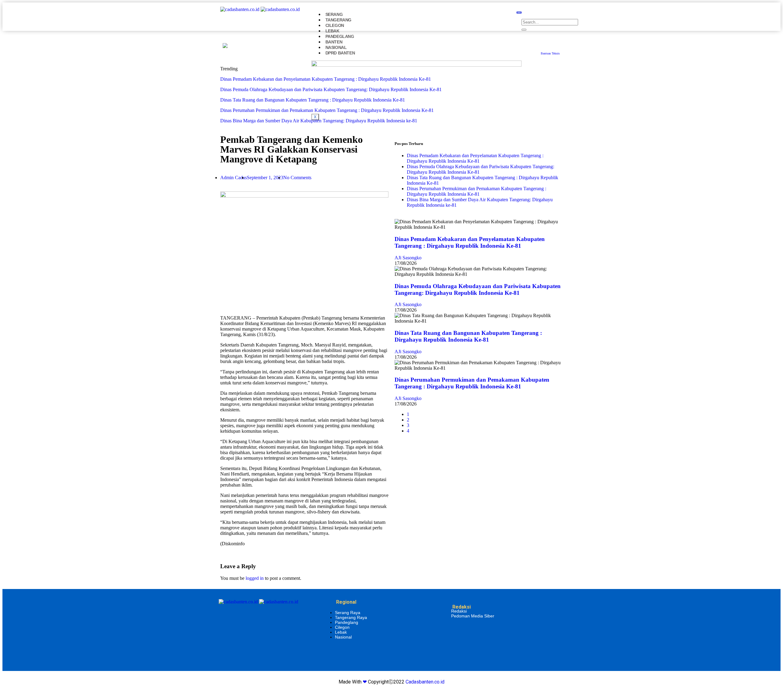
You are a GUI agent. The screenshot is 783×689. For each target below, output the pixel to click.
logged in (255, 578)
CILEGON (334, 25)
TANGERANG (338, 19)
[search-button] (523, 30)
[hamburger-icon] (519, 12)
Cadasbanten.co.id (425, 682)
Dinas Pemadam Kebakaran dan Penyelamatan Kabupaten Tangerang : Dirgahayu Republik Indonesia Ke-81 (325, 79)
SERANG (334, 14)
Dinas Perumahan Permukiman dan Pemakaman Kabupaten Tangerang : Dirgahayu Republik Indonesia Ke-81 (327, 110)
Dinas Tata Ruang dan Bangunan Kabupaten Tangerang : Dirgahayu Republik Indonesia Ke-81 (312, 99)
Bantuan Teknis (550, 53)
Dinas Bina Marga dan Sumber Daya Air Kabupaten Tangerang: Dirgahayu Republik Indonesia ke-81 (318, 120)
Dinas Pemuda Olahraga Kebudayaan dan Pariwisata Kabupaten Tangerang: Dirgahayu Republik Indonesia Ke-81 (331, 89)
